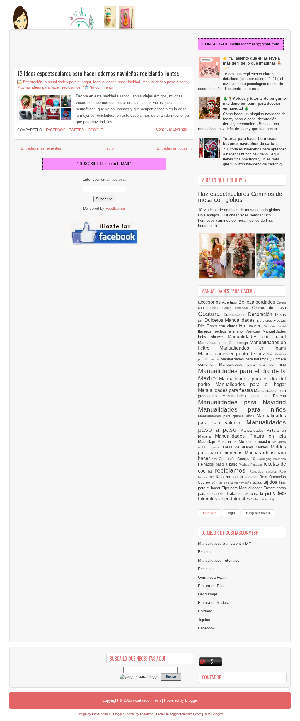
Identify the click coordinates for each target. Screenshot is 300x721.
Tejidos (204, 619)
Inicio (109, 148)
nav (215, 459)
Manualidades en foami (252, 348)
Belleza (247, 301)
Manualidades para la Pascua (254, 396)
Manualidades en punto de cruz (232, 353)
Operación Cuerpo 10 (238, 459)
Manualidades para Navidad (116, 82)
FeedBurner (115, 208)
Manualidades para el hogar (68, 82)
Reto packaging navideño (234, 482)
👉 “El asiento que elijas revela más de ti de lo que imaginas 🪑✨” (252, 63)
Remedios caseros (265, 471)
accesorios (210, 301)
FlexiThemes (101, 714)
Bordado (205, 611)
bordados (266, 301)
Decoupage (207, 594)
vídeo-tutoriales (234, 498)
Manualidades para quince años (227, 416)
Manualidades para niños (242, 409)
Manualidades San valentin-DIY (224, 543)
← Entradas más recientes (38, 148)
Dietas (280, 314)
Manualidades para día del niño (252, 364)
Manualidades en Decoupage (224, 343)
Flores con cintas (223, 326)
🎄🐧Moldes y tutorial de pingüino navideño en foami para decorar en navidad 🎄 (254, 103)
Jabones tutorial (275, 326)
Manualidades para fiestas (226, 390)
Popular (209, 513)
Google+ (96, 130)
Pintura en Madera (213, 602)
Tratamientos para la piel (249, 493)
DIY (201, 320)
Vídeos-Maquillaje (263, 499)
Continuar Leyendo (171, 129)
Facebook (55, 130)
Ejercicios (264, 320)
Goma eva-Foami (212, 577)
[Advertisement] (61, 48)
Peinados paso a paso (218, 464)
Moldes (263, 447)
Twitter (76, 130)
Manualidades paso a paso (165, 82)
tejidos (271, 482)
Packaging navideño (271, 459)
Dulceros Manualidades (230, 320)
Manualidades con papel (257, 336)
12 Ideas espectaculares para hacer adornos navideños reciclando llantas (98, 73)
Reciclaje (206, 569)
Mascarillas (228, 441)
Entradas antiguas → (174, 148)
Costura (211, 313)
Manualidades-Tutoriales (218, 560)
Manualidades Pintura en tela (250, 436)
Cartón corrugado (237, 307)
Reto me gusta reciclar (238, 477)
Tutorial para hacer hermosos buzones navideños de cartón (250, 141)
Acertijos (230, 302)
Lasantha (146, 714)
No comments (101, 87)
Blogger (191, 700)
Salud (258, 482)
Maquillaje (207, 441)
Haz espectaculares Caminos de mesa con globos (240, 197)
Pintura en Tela (211, 586)
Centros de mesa (269, 307)
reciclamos (71, 87)
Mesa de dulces (239, 447)
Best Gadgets (214, 714)
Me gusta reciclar (255, 441)
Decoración (32, 82)
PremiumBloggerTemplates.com (178, 714)
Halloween (251, 325)
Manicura (253, 331)
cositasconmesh (147, 700)
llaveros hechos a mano (221, 331)
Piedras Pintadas (251, 464)
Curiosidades (236, 314)
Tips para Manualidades (243, 488)
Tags (231, 513)
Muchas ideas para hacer (38, 87)
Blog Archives (258, 513)
